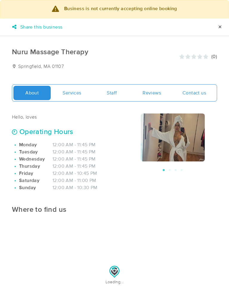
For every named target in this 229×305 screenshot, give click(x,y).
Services (72, 93)
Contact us (194, 93)
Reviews (152, 93)
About (32, 93)
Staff (112, 93)
